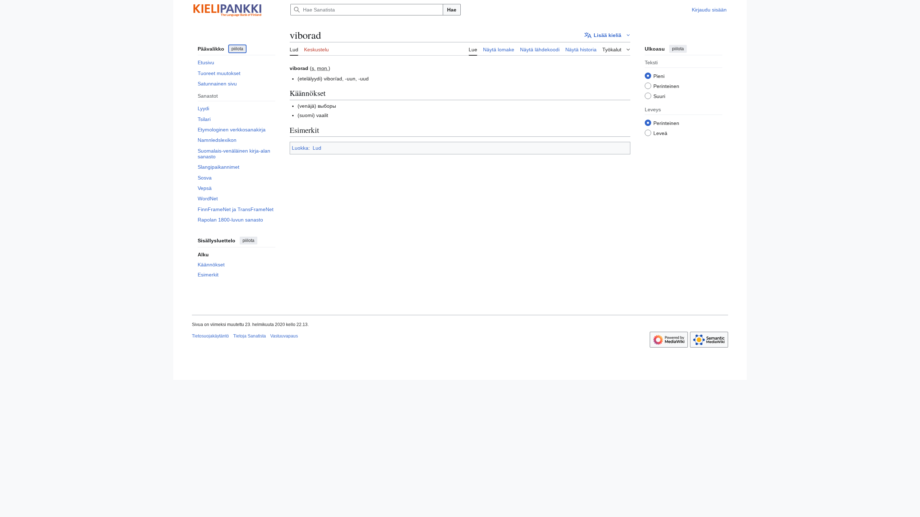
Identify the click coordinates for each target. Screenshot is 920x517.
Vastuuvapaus (284, 336)
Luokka (300, 148)
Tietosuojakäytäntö (210, 336)
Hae (451, 10)
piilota (237, 48)
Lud (317, 148)
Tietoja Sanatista (249, 336)
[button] (607, 35)
